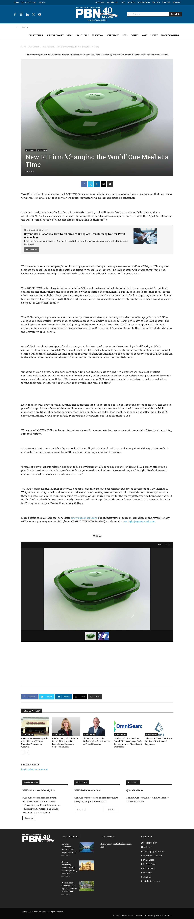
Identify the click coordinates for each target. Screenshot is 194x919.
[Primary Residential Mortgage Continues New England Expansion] (159, 726)
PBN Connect (34, 47)
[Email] (103, 184)
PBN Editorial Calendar (151, 855)
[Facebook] (14, 14)
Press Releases (48, 47)
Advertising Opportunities (152, 851)
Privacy (116, 915)
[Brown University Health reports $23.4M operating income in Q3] (86, 865)
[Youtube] (39, 14)
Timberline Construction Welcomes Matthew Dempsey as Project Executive (96, 741)
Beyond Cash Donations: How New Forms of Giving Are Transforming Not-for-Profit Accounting (74, 235)
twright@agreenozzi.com (139, 521)
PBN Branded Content (36, 230)
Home (23, 47)
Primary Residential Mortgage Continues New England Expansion (158, 741)
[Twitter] (33, 14)
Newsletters (146, 847)
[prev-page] (23, 752)
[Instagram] (21, 14)
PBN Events (146, 872)
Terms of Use (127, 915)
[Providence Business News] (97, 12)
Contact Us (146, 877)
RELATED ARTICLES (32, 711)
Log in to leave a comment (34, 769)
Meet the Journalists (150, 881)
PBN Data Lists (148, 868)
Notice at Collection (164, 915)
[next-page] (27, 752)
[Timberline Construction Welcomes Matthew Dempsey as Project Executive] (97, 726)
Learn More (31, 249)
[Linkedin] (27, 14)
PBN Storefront (148, 864)
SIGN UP (111, 810)
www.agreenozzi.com (84, 517)
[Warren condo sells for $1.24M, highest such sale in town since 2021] (86, 886)
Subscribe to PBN (149, 842)
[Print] (110, 184)
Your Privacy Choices (144, 915)
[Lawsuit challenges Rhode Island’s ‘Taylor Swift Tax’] (86, 847)
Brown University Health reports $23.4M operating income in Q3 (69, 868)
